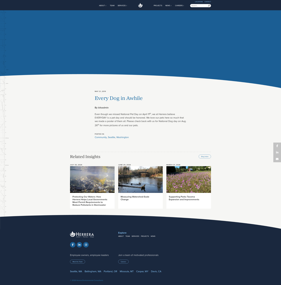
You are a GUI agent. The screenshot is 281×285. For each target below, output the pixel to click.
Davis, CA (156, 271)
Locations (199, 2)
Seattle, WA (76, 271)
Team (112, 5)
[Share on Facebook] (277, 146)
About (102, 5)
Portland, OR (110, 271)
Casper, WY (142, 271)
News (167, 5)
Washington (122, 137)
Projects (158, 5)
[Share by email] (277, 159)
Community (101, 137)
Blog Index (204, 156)
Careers (179, 5)
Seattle (111, 137)
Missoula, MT (127, 271)
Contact (207, 2)
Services (122, 5)
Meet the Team (78, 262)
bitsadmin (103, 107)
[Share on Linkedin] (277, 152)
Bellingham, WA (93, 271)
